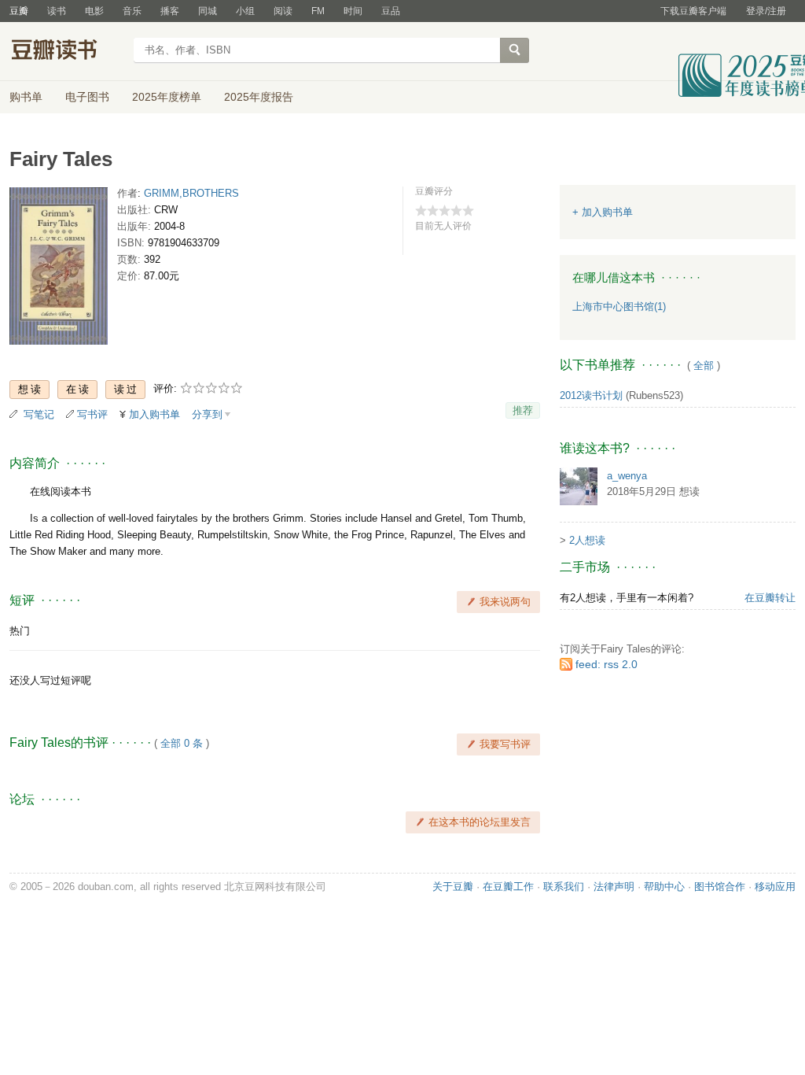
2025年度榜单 (166, 97)
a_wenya (627, 476)
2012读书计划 (591, 395)
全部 (703, 365)
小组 (245, 11)
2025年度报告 (258, 97)
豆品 (390, 11)
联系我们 (563, 886)
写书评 (92, 414)
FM (318, 11)
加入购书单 (154, 414)
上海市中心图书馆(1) (619, 306)
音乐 (132, 11)
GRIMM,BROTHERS (191, 193)
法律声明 (614, 886)
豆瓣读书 (66, 52)
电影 (94, 11)
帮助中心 (664, 886)
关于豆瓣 (452, 886)
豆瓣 (18, 11)
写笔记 (39, 414)
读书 (56, 11)
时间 (353, 11)
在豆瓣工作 (508, 886)
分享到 (207, 414)
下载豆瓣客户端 (693, 11)
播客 (169, 11)
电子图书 (87, 97)
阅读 (283, 11)
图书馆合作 (719, 886)
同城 (207, 11)
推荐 (523, 410)
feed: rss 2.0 (606, 664)
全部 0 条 (181, 743)
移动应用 (775, 886)
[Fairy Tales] (58, 269)
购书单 (25, 97)
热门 (19, 631)
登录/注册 (766, 11)
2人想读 (587, 540)
